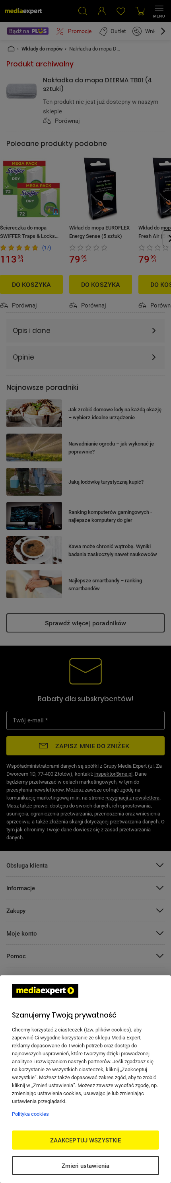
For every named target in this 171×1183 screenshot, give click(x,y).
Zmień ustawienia (85, 1165)
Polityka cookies (30, 1113)
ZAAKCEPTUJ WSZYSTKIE (85, 1140)
